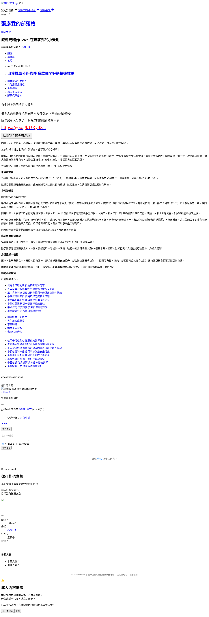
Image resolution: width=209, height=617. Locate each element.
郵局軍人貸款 (14, 92)
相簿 (9, 53)
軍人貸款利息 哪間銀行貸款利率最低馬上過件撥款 (34, 292)
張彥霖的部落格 (18, 23)
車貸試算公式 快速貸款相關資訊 (24, 311)
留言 (29, 409)
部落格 (11, 57)
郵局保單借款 (14, 95)
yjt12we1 (5, 392)
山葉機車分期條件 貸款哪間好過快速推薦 (40, 74)
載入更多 (6, 429)
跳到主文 (6, 32)
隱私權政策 (122, 575)
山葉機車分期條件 (17, 81)
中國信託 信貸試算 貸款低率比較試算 (27, 307)
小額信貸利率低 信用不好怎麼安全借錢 (28, 296)
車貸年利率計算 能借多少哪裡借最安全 (28, 300)
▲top (4, 423)
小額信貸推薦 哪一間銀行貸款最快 (26, 303)
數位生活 (25, 418)
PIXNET (81, 575)
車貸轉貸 (12, 88)
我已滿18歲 (7, 611)
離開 (18, 611)
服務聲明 (134, 575)
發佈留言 (6, 448)
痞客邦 (22, 409)
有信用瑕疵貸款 (15, 84)
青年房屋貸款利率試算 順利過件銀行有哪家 (30, 289)
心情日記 (26, 47)
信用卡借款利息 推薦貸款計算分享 (26, 285)
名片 (9, 60)
